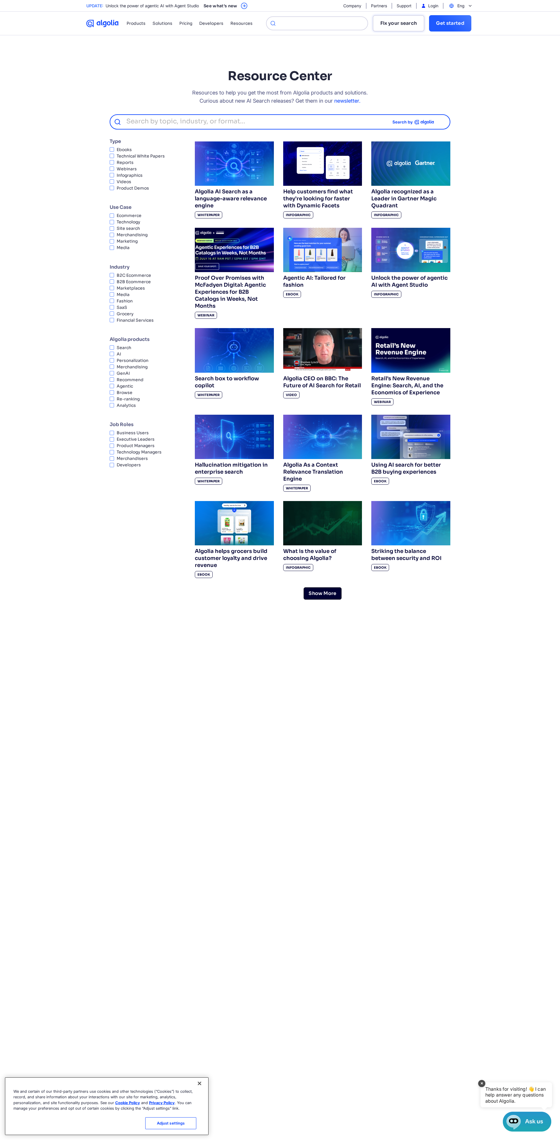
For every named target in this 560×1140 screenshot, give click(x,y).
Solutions (162, 23)
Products (136, 23)
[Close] (199, 1083)
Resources (241, 23)
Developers (211, 23)
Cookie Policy (127, 1102)
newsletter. (347, 101)
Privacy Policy (162, 1102)
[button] (516, 1094)
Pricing (185, 23)
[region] (107, 1106)
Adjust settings (171, 1123)
